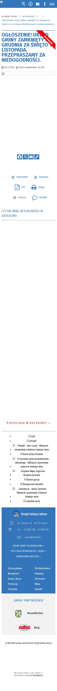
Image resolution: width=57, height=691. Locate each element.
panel (52, 4)
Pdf (18, 186)
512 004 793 (43, 529)
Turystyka (12, 589)
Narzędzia (30, 4)
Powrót (18, 196)
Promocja (13, 583)
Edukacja (39, 573)
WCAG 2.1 (38, 663)
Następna (40, 176)
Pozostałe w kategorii (27, 422)
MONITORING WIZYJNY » (28, 556)
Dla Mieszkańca (42, 568)
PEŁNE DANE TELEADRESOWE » (28, 545)
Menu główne (37, 4)
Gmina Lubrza (14, 578)
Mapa (37, 583)
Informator (40, 578)
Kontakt (38, 196)
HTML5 (23, 663)
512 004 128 (29, 529)
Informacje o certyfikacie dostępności (28, 652)
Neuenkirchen (35, 613)
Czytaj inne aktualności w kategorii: (22, 213)
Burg (36, 627)
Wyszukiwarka (23, 4)
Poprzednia (18, 176)
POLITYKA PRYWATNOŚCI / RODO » (28, 551)
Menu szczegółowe (44, 4)
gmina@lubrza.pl (33, 537)
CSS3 (28, 663)
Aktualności (13, 573)
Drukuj (37, 186)
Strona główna (15, 568)
